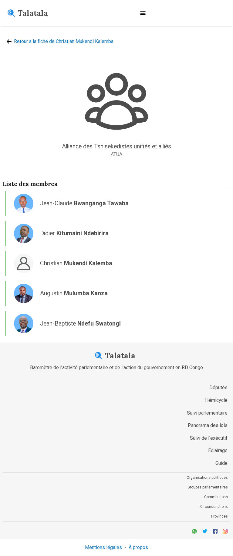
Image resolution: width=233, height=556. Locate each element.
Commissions (216, 497)
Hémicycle (216, 400)
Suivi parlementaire (207, 413)
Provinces (219, 516)
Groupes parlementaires (207, 487)
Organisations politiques (207, 477)
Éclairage (218, 450)
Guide (221, 463)
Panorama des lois (208, 425)
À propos (138, 547)
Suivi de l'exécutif (209, 438)
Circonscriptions (214, 507)
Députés (218, 387)
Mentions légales (103, 547)
